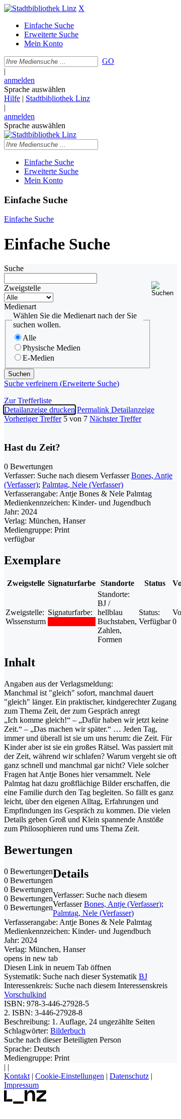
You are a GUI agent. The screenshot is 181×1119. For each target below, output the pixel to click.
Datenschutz (129, 1076)
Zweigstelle (22, 288)
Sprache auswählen (34, 89)
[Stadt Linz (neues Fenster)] (25, 1101)
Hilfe (12, 98)
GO (108, 61)
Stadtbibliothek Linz (58, 98)
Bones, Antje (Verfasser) (122, 904)
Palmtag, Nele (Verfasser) (82, 484)
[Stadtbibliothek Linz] (40, 8)
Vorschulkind (25, 994)
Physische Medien (51, 347)
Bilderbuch (67, 1030)
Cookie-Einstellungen (69, 1076)
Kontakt (17, 1076)
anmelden (19, 80)
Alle (29, 337)
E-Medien (38, 358)
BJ (143, 976)
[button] (164, 289)
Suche (14, 268)
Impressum (21, 1085)
